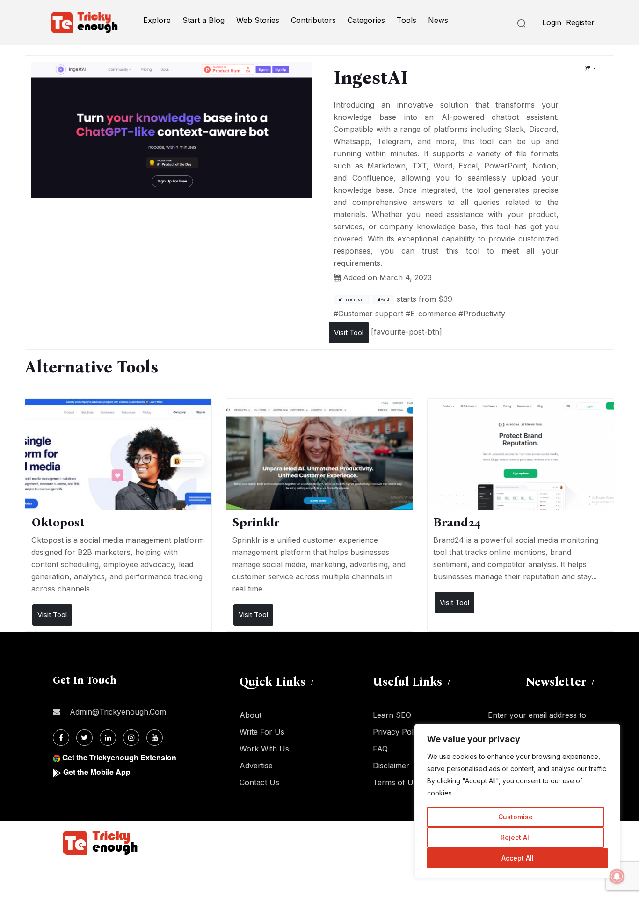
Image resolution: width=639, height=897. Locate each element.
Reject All (516, 837)
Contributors (313, 20)
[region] (517, 801)
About (250, 715)
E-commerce (433, 313)
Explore (157, 20)
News (438, 20)
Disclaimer (391, 765)
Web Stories (257, 20)
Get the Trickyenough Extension (119, 757)
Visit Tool (348, 332)
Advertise (256, 765)
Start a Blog (203, 20)
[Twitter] (84, 737)
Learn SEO (392, 715)
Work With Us (264, 748)
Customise (515, 817)
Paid (384, 299)
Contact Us (259, 782)
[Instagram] (131, 737)
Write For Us (262, 732)
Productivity (484, 313)
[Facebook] (61, 737)
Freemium (353, 299)
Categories (366, 20)
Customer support (370, 313)
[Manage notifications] (617, 876)
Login (551, 22)
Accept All (517, 858)
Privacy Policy (398, 732)
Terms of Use (397, 782)
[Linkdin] (108, 737)
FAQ (380, 748)
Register (580, 22)
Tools (406, 20)
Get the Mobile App (97, 771)
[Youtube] (154, 737)
